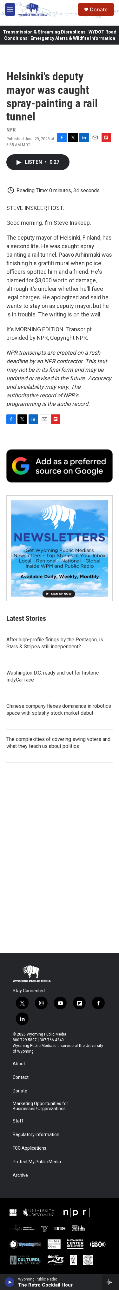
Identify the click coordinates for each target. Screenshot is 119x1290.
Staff (18, 1121)
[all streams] (110, 1282)
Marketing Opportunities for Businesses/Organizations (40, 1106)
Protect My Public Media (37, 1161)
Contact (21, 1077)
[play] (10, 1282)
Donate (99, 9)
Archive (20, 1175)
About (19, 1063)
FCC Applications (29, 1148)
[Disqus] (59, 867)
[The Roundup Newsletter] (59, 548)
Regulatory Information (36, 1134)
